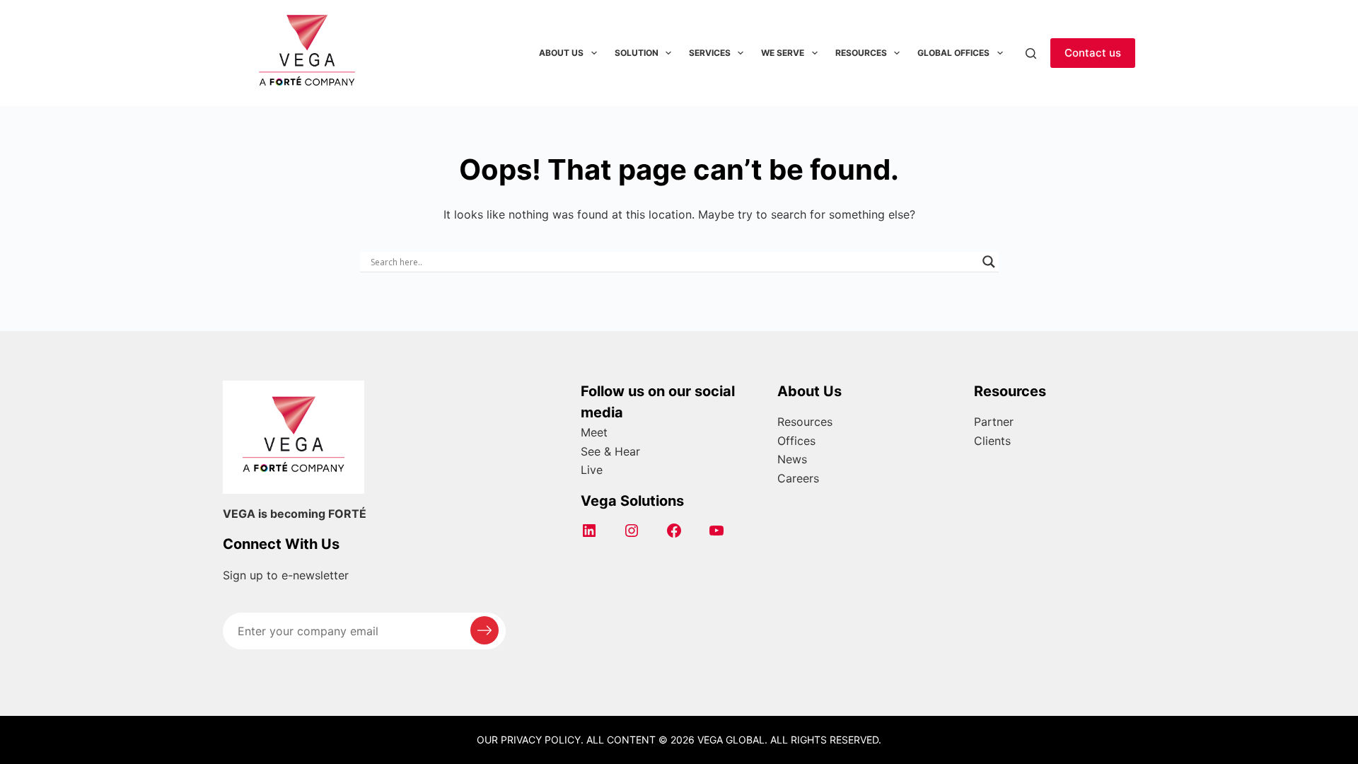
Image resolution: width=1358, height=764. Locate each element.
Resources (861, 52)
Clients (992, 441)
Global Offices (953, 52)
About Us (561, 52)
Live (592, 470)
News (792, 459)
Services (710, 52)
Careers (798, 478)
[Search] (1031, 53)
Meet (594, 432)
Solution (636, 52)
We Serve (782, 52)
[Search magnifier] (989, 262)
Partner (994, 422)
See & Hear (610, 451)
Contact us (1092, 52)
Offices (796, 441)
